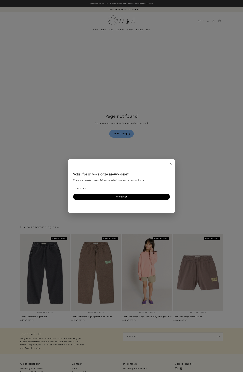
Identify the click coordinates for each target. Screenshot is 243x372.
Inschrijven (122, 197)
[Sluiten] (170, 163)
